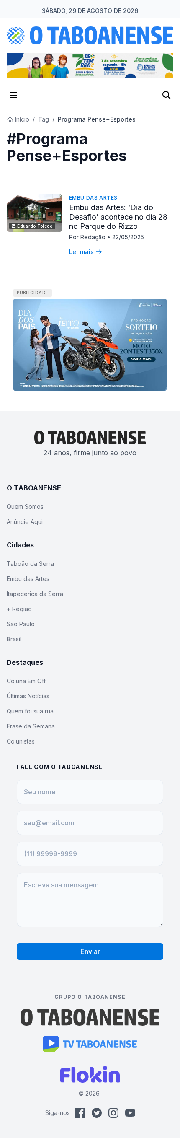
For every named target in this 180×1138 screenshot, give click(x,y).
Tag (43, 119)
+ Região (19, 608)
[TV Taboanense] (90, 1044)
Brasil (14, 639)
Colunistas (21, 741)
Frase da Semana (31, 726)
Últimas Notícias (28, 696)
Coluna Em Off (26, 680)
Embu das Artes (93, 197)
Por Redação (88, 237)
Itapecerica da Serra (35, 593)
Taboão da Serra (30, 563)
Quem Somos (25, 506)
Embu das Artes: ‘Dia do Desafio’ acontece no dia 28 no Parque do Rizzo (118, 217)
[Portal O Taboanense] (90, 1017)
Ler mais (81, 251)
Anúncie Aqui (25, 521)
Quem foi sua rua (30, 711)
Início (22, 119)
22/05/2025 (128, 237)
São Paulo (21, 623)
